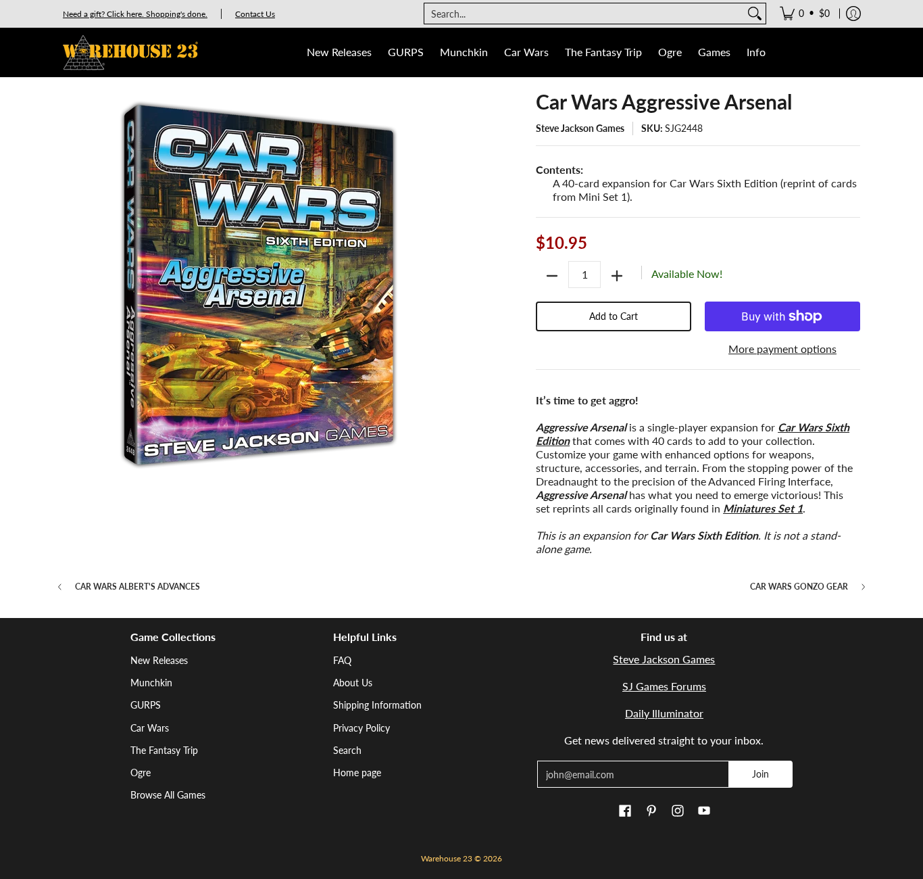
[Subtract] (552, 276)
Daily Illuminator (664, 713)
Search (347, 750)
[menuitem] (805, 13)
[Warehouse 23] (130, 52)
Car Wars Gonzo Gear (799, 587)
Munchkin (151, 682)
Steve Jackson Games (580, 128)
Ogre (140, 772)
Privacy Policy (361, 728)
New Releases (159, 660)
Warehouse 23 (446, 858)
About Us (352, 682)
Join (760, 774)
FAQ (342, 660)
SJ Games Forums (664, 686)
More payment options (782, 348)
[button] (625, 811)
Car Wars (149, 728)
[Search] (755, 13)
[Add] (617, 276)
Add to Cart (613, 316)
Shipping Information (377, 705)
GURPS (145, 705)
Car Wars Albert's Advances (137, 587)
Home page (357, 772)
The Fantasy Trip (164, 750)
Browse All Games (167, 795)
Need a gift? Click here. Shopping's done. (135, 14)
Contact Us (255, 14)
